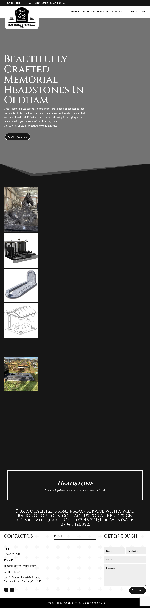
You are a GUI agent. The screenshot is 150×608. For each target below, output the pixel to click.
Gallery (118, 12)
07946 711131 (13, 3)
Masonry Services (95, 12)
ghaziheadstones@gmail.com (20, 565)
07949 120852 (74, 524)
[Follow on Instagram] (12, 590)
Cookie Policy (72, 602)
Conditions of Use (94, 602)
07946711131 (16, 125)
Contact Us (136, 12)
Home (75, 12)
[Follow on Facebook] (6, 590)
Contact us (17, 137)
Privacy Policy (53, 602)
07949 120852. (48, 125)
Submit (137, 590)
